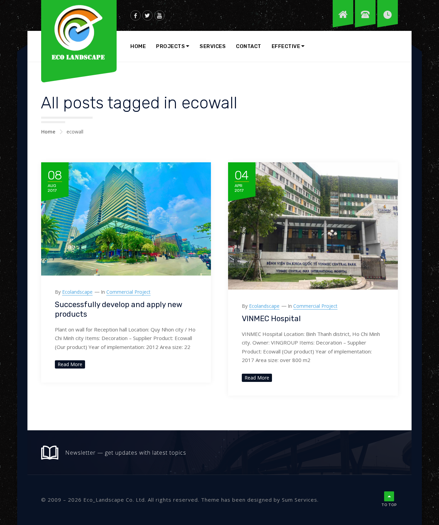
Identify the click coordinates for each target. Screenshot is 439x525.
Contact (248, 46)
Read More (70, 364)
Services (213, 46)
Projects (170, 46)
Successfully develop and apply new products (118, 309)
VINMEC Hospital (271, 318)
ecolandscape (77, 292)
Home (138, 46)
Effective (286, 46)
